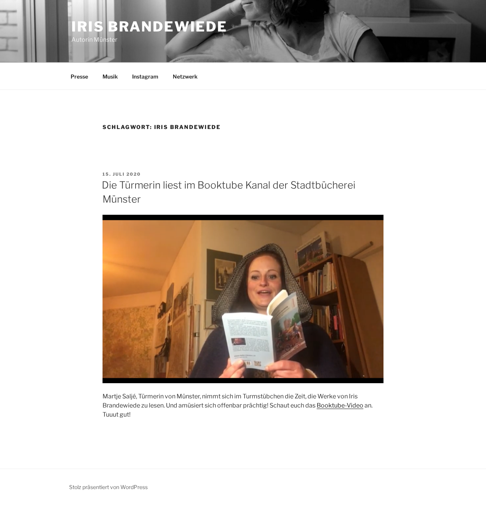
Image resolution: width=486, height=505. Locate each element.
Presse (79, 76)
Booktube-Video (340, 405)
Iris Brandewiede (149, 26)
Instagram (145, 76)
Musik (110, 76)
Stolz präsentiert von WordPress (108, 487)
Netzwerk (185, 76)
